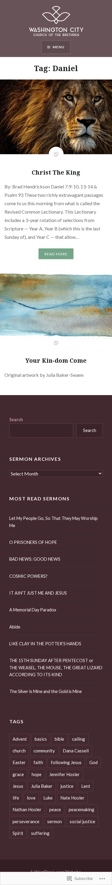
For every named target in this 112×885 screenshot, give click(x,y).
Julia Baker (42, 786)
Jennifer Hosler (64, 774)
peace (55, 809)
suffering (40, 833)
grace (18, 774)
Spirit (18, 833)
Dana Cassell (76, 750)
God (93, 762)
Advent (20, 739)
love (31, 797)
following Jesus (66, 762)
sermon (54, 821)
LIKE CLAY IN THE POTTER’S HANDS (45, 643)
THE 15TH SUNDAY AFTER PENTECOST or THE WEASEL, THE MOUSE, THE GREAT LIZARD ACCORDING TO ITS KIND (55, 667)
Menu (59, 47)
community (44, 750)
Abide (14, 626)
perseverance (26, 821)
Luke (48, 797)
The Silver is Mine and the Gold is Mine (45, 691)
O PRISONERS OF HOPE (33, 542)
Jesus (18, 786)
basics (41, 739)
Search (16, 419)
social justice (82, 821)
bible (59, 739)
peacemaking (81, 809)
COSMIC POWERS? (28, 576)
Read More (56, 254)
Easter (19, 762)
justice (66, 786)
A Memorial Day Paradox (32, 609)
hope (37, 774)
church (19, 750)
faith (38, 762)
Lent (85, 786)
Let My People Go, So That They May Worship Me (53, 522)
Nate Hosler (72, 797)
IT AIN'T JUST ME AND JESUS (38, 593)
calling (78, 739)
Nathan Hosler (27, 809)
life (16, 797)
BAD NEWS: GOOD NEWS (34, 559)
